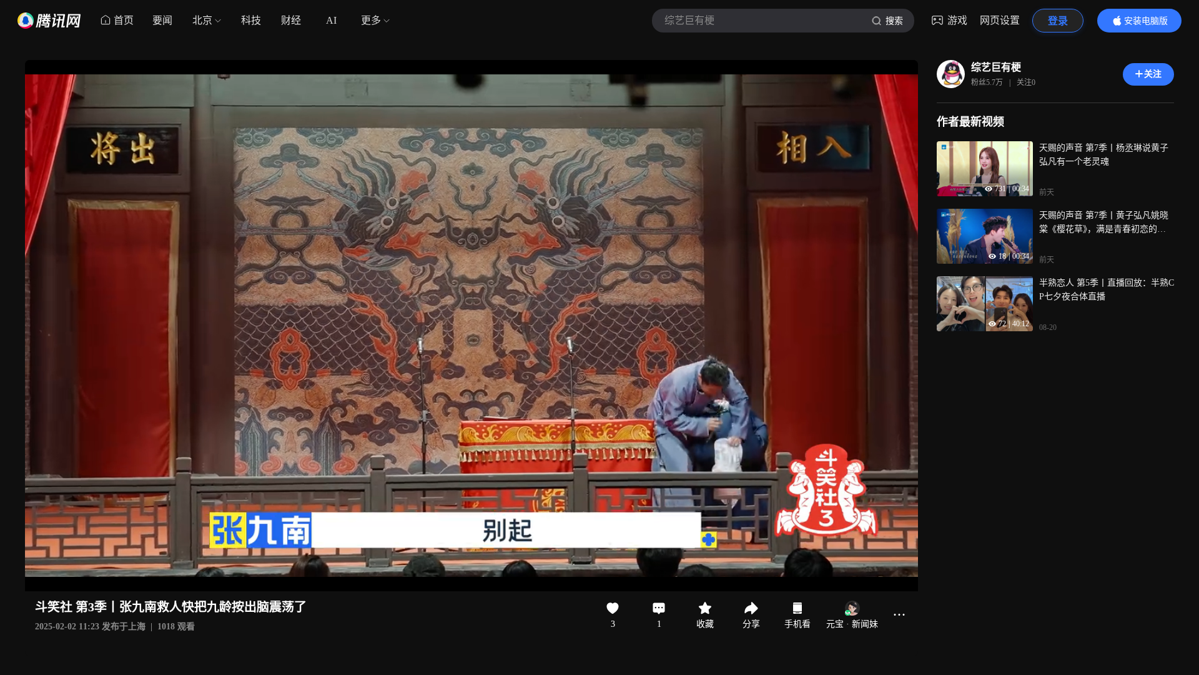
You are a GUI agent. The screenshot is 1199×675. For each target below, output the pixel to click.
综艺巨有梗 (996, 67)
